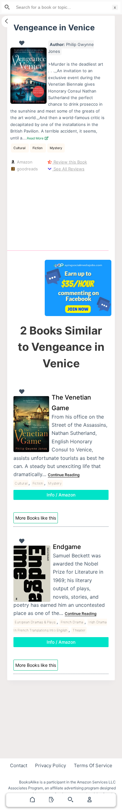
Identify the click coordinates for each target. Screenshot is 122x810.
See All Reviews (68, 168)
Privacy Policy (50, 765)
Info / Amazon (61, 494)
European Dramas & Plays (35, 622)
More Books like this (35, 518)
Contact (18, 765)
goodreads (27, 168)
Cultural (19, 148)
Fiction (38, 148)
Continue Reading (63, 474)
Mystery (56, 148)
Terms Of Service (93, 765)
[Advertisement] (78, 210)
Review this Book (69, 161)
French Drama (72, 622)
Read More (35, 138)
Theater (79, 630)
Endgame (67, 547)
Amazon (24, 161)
